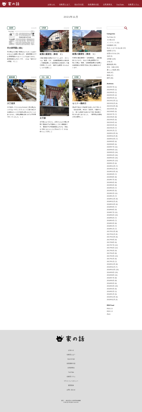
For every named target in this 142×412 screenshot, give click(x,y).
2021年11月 (112, 103)
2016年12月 (112, 264)
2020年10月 (112, 139)
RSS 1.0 (110, 311)
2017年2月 (112, 259)
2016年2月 (112, 291)
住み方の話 (79, 4)
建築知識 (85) (111, 64)
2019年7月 (112, 180)
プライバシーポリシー (71, 381)
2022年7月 (112, 87)
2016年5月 (112, 283)
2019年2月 (112, 193)
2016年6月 (112, 280)
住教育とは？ (64, 4)
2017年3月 (112, 256)
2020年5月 (112, 152)
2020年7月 (112, 147)
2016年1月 (112, 294)
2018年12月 (112, 199)
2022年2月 (112, 98)
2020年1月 (112, 163)
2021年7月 (112, 114)
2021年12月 (112, 100)
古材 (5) (109, 56)
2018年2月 (112, 226)
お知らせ (51, 4)
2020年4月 (112, 155)
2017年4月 (112, 253)
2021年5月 (112, 119)
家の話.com (12, 4)
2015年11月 (112, 299)
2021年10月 (112, 106)
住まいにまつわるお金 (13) (116, 48)
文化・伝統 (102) (113, 67)
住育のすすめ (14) (113, 53)
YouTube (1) (111, 37)
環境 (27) (110, 75)
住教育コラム (133, 4)
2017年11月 (112, 234)
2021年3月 (112, 125)
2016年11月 (112, 267)
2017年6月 (112, 248)
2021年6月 (112, 117)
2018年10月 (112, 204)
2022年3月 (112, 95)
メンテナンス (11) (113, 42)
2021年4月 (112, 122)
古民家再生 (107, 4)
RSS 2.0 (110, 308)
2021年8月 (112, 111)
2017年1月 (112, 261)
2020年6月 (112, 150)
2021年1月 (112, 130)
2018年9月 (112, 207)
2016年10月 (113, 269)
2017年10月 (112, 237)
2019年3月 (112, 190)
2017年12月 (112, 231)
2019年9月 (112, 174)
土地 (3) (109, 61)
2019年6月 (112, 182)
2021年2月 (112, 128)
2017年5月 (112, 250)
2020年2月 (112, 160)
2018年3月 (112, 223)
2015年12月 (112, 297)
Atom (108, 314)
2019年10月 (112, 171)
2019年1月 (112, 196)
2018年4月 (112, 220)
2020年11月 (112, 136)
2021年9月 (112, 109)
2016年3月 (112, 289)
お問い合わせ (71, 390)
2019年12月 (112, 166)
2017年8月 (112, 242)
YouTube (120, 4)
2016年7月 (112, 278)
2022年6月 (112, 90)
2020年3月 (112, 158)
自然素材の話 (93, 4)
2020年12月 (112, 133)
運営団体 (71, 385)
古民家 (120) (111, 59)
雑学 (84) (110, 78)
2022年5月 (112, 92)
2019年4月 (112, 188)
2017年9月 (112, 240)
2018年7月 (112, 212)
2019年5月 (112, 185)
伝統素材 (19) (111, 45)
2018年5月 (112, 218)
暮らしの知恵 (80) (113, 70)
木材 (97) (110, 72)
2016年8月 (112, 275)
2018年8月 (112, 209)
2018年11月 (112, 201)
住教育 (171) (111, 51)
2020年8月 (112, 144)
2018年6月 (112, 215)
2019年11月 (112, 169)
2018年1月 (112, 229)
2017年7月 (112, 245)
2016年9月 (112, 272)
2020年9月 (112, 141)
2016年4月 (112, 286)
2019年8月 (112, 177)
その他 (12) (111, 40)
